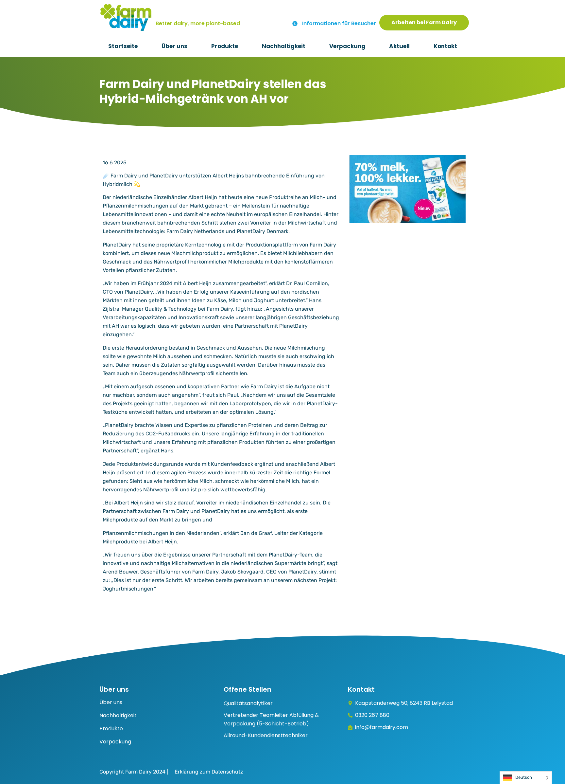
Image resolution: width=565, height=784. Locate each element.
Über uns (174, 46)
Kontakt (445, 46)
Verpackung (347, 46)
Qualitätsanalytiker (248, 703)
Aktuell (399, 46)
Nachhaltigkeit (283, 46)
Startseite (123, 46)
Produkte (224, 46)
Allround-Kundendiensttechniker (266, 735)
